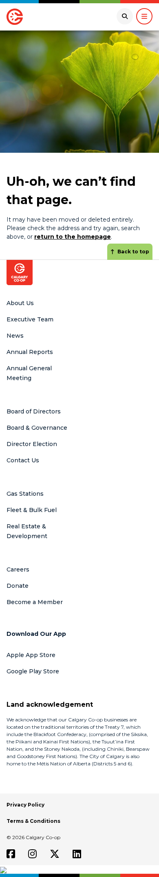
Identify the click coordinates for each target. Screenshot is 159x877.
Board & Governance (37, 427)
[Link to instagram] (32, 854)
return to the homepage (72, 236)
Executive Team (30, 319)
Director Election (32, 444)
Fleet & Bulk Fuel (32, 510)
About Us (20, 303)
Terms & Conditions (33, 821)
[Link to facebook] (11, 854)
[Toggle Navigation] (144, 16)
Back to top (133, 251)
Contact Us (23, 460)
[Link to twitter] (55, 854)
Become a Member (35, 602)
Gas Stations (25, 493)
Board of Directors (34, 411)
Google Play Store (33, 671)
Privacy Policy (25, 805)
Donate (18, 585)
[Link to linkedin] (77, 854)
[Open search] (125, 16)
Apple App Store (31, 655)
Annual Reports (30, 352)
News (15, 335)
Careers (18, 569)
